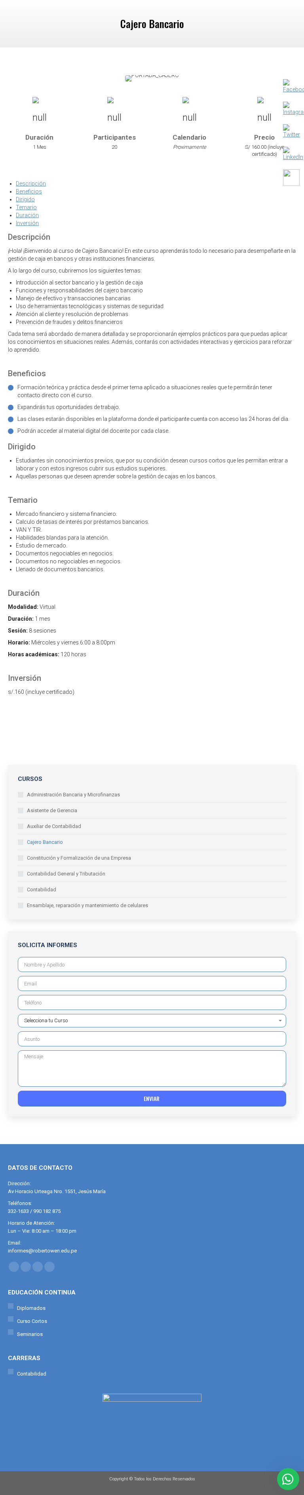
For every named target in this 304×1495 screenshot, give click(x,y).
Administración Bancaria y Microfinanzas (73, 795)
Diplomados (31, 1308)
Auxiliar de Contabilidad (54, 826)
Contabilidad (41, 889)
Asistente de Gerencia (52, 810)
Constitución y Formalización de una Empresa (79, 858)
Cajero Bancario (45, 842)
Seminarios (30, 1334)
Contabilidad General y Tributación (66, 874)
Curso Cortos (32, 1321)
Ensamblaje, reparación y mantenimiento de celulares (87, 905)
